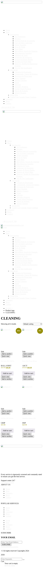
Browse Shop (10, 565)
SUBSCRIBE (6, 544)
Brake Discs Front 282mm (29, 361)
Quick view (5, 356)
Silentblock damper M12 (29, 418)
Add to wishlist (7, 354)
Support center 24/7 (8, 480)
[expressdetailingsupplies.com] (12, 225)
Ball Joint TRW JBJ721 (7, 361)
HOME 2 (9, 308)
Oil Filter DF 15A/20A (7, 418)
